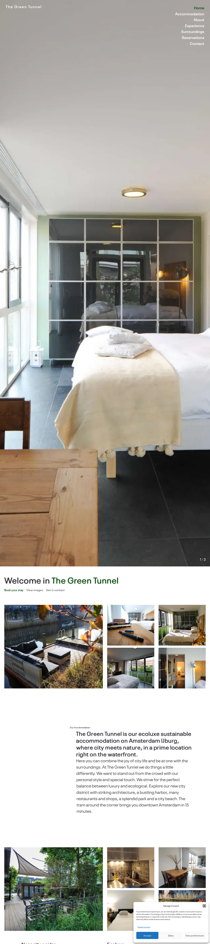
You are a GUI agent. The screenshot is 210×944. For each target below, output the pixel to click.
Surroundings (192, 31)
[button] (204, 905)
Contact (197, 43)
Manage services (144, 927)
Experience (194, 25)
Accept (147, 935)
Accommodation (189, 13)
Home (199, 7)
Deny (171, 935)
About (199, 19)
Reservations (193, 37)
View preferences (194, 935)
